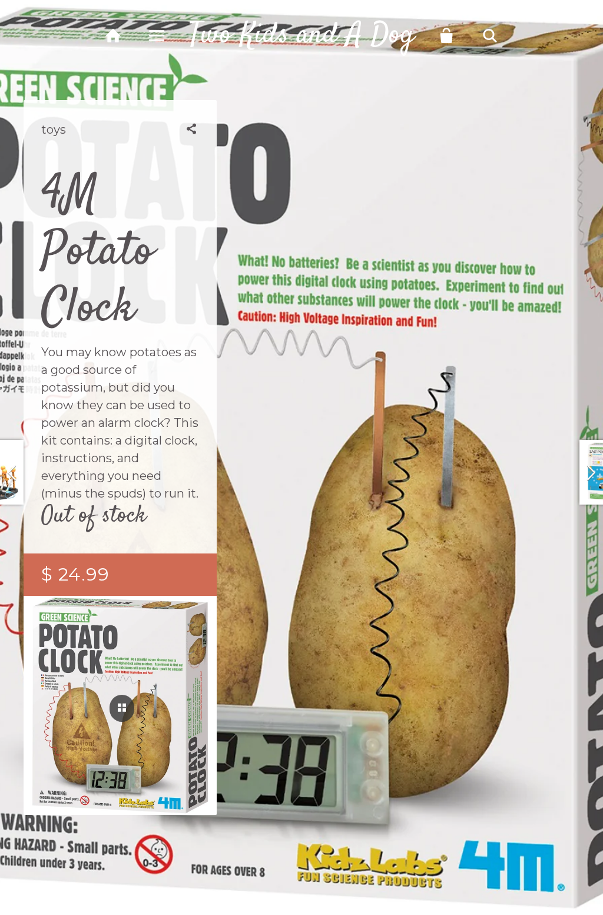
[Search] (490, 35)
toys (53, 129)
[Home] (113, 35)
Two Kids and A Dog (301, 35)
